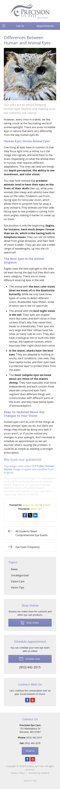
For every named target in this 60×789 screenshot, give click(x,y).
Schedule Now (32, 658)
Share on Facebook (25, 515)
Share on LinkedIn (35, 515)
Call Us (20, 26)
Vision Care (17, 581)
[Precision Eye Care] (30, 11)
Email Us (30, 750)
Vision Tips (36, 508)
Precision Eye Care (34, 766)
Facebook (27, 700)
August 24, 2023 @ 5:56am (37, 504)
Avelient (45, 772)
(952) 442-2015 (34, 737)
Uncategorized (19, 575)
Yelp (32, 700)
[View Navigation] (5, 26)
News (14, 569)
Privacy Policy (18, 772)
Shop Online (32, 622)
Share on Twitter (30, 515)
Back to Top (30, 780)
